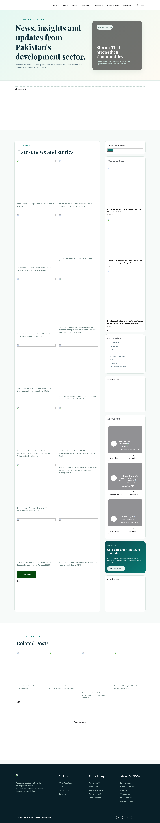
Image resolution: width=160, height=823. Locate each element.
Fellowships (85, 5)
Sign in (142, 5)
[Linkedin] (131, 817)
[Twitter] (122, 817)
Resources (127, 5)
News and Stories (113, 5)
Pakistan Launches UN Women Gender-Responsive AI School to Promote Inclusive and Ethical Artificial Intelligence (35, 453)
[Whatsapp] (135, 817)
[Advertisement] (80, 106)
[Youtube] (126, 817)
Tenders (98, 5)
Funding (74, 5)
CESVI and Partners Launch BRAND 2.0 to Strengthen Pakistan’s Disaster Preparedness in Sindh (77, 453)
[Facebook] (117, 817)
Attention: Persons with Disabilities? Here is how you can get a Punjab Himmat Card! (124, 262)
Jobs (64, 5)
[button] (26, 574)
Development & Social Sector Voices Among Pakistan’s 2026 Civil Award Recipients (125, 322)
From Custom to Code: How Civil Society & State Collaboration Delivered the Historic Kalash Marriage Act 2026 (78, 470)
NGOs (55, 5)
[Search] (110, 150)
